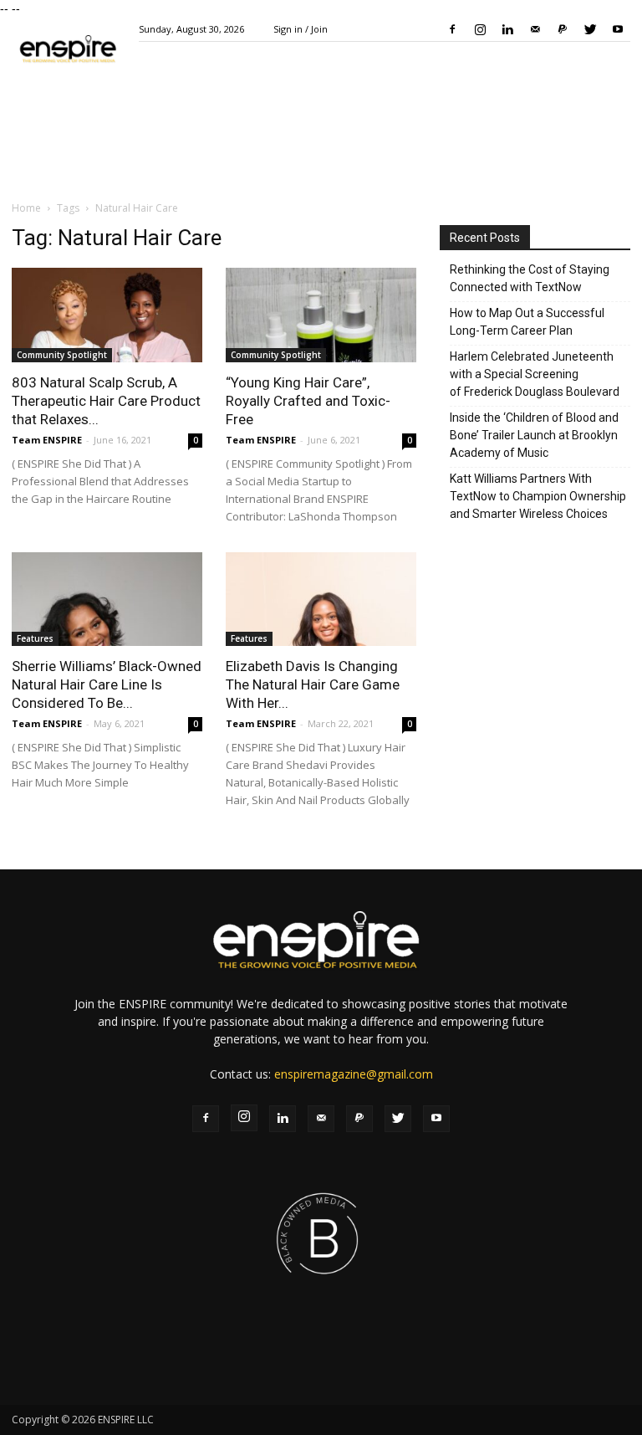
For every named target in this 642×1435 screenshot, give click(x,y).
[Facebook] (452, 29)
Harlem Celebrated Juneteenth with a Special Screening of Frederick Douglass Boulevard (534, 374)
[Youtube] (617, 29)
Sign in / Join (300, 29)
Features (35, 638)
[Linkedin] (507, 29)
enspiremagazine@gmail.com (353, 1074)
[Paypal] (562, 29)
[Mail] (535, 29)
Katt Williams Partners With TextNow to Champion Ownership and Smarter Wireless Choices (538, 496)
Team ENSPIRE (47, 439)
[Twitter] (590, 29)
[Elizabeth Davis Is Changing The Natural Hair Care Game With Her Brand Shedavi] (321, 599)
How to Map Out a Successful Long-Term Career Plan (527, 321)
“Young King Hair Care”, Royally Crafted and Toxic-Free (308, 401)
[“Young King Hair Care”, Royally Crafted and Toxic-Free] (321, 315)
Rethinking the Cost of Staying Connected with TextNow (529, 278)
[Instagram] (479, 29)
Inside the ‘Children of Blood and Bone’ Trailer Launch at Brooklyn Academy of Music (534, 435)
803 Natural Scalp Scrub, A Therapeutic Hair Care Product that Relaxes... (106, 401)
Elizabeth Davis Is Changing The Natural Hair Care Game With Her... (313, 684)
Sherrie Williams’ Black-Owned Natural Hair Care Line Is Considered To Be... (106, 684)
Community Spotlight (62, 355)
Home (26, 208)
